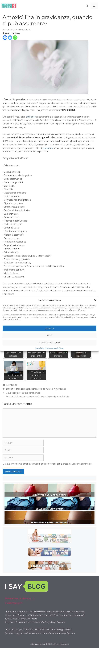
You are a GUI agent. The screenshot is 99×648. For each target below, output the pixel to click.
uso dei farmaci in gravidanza (52, 388)
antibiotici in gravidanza (26, 388)
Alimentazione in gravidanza (49, 495)
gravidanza (48, 147)
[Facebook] (5, 37)
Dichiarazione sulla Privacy (55, 348)
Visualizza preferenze (49, 342)
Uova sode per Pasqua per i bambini (23, 392)
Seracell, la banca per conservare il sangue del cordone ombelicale (37, 396)
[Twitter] (10, 37)
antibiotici (10, 388)
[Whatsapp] (15, 37)
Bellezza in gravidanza (50, 509)
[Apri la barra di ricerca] (86, 6)
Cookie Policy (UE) (13, 602)
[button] (95, 300)
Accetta (49, 328)
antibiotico (31, 116)
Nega (49, 335)
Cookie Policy (39, 348)
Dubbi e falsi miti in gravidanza (49, 522)
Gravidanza (11, 384)
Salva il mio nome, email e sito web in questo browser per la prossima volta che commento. (48, 463)
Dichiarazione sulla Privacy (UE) (19, 598)
